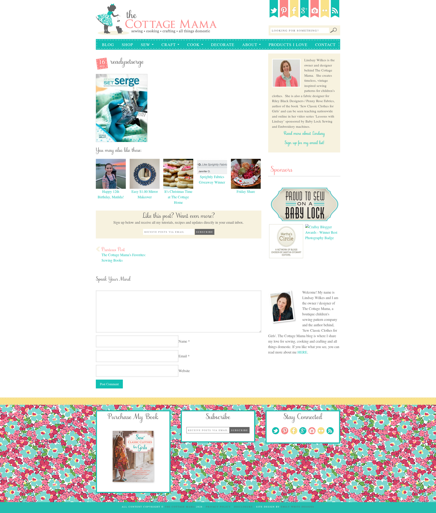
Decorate (222, 44)
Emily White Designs (297, 506)
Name (182, 341)
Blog (108, 44)
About (248, 44)
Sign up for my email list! (304, 143)
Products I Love (288, 44)
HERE (302, 352)
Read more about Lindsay (304, 134)
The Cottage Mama (156, 16)
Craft (167, 44)
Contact (325, 44)
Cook (192, 44)
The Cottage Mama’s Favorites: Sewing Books (124, 257)
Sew (143, 44)
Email (182, 355)
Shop (127, 44)
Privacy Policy (218, 506)
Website (184, 370)
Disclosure (243, 506)
